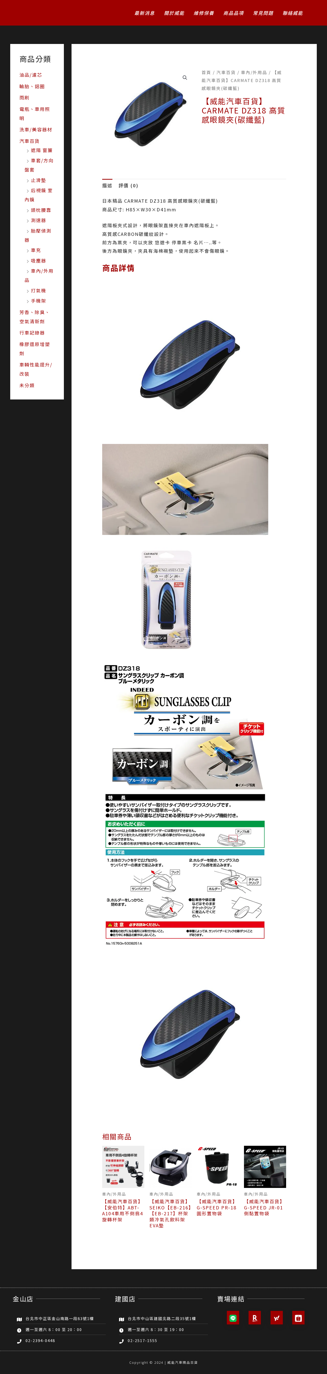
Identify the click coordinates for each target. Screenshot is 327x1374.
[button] (185, 77)
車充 (36, 250)
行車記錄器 (32, 332)
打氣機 (38, 290)
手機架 (38, 300)
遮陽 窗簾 (42, 150)
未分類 (27, 385)
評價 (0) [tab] (128, 185)
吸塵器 (38, 260)
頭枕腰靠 (41, 210)
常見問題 (263, 12)
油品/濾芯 (30, 74)
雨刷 (24, 97)
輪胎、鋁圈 (32, 86)
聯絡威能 (293, 12)
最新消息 (144, 12)
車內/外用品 (254, 72)
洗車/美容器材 (35, 129)
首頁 (206, 72)
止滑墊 (38, 180)
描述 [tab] (107, 185)
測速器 (38, 220)
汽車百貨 (29, 141)
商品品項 (233, 12)
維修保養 (204, 12)
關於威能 (174, 12)
